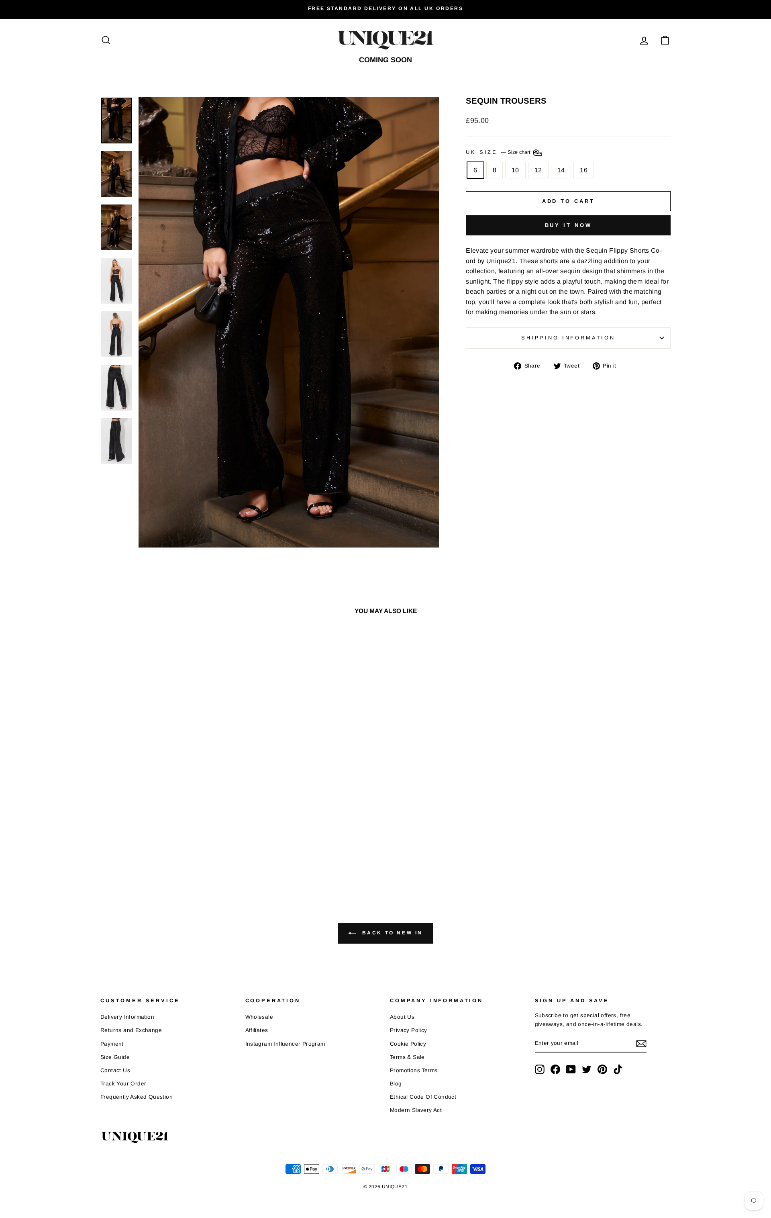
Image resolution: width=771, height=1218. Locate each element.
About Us (402, 1017)
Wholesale (259, 1017)
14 (561, 170)
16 (583, 170)
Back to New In (391, 933)
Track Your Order (123, 1084)
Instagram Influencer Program (285, 1044)
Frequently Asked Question (136, 1097)
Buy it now (568, 225)
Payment (112, 1044)
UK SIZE (499, 152)
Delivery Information (127, 1017)
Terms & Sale (407, 1057)
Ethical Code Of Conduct (423, 1097)
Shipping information (568, 338)
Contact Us (115, 1070)
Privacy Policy (408, 1030)
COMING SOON (385, 60)
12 (538, 170)
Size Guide (115, 1057)
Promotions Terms (413, 1070)
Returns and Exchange (131, 1030)
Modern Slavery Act (416, 1110)
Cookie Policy (408, 1044)
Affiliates (256, 1030)
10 (515, 170)
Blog (396, 1084)
